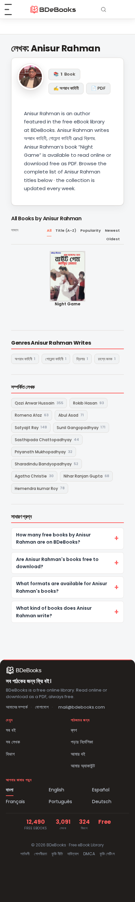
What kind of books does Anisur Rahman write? (54, 612)
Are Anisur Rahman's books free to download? (57, 563)
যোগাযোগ (41, 707)
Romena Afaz (31, 415)
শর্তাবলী (24, 854)
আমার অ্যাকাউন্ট (83, 766)
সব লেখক (13, 742)
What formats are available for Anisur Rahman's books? (61, 587)
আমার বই (78, 754)
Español (100, 789)
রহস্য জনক (107, 359)
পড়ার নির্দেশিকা (82, 742)
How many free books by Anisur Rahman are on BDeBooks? (53, 538)
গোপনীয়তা (40, 854)
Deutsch (101, 801)
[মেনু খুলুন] (12, 9)
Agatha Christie (34, 476)
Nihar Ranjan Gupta (86, 476)
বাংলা (9, 789)
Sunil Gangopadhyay (81, 427)
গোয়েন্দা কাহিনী (56, 359)
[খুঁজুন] (103, 9)
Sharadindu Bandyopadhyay (46, 464)
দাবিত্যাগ (73, 854)
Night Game (67, 304)
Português (60, 801)
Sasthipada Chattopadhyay (47, 439)
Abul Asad (71, 415)
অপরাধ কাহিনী (25, 359)
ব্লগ (74, 730)
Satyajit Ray (31, 427)
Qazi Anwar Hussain (39, 403)
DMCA (89, 854)
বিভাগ (10, 754)
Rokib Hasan (88, 403)
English (56, 789)
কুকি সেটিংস (107, 854)
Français (15, 801)
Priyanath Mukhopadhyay (43, 452)
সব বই (11, 730)
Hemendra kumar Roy (40, 488)
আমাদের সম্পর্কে (17, 707)
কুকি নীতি (57, 854)
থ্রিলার (82, 359)
